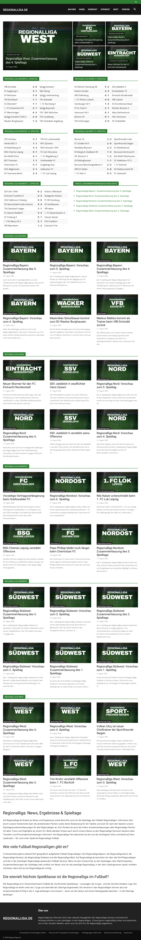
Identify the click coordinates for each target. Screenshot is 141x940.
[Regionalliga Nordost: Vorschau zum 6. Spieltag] (70, 482)
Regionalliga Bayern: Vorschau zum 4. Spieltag (22, 320)
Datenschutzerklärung (112, 932)
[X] (136, 2)
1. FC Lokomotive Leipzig (105, 491)
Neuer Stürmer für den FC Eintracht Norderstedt (19, 385)
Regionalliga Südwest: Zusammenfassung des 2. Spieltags (104, 206)
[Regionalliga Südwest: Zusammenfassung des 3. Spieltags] (23, 597)
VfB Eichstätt (101, 313)
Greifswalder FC (82, 36)
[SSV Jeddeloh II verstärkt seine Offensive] (70, 419)
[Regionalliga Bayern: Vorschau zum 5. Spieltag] (70, 252)
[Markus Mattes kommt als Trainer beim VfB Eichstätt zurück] (117, 304)
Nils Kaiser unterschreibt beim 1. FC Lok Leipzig (116, 497)
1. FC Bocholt (55, 774)
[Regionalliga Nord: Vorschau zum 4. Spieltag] (117, 419)
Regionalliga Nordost (58, 491)
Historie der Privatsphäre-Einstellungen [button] (64, 932)
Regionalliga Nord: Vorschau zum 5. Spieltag (115, 385)
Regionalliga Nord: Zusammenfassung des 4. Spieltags (102, 196)
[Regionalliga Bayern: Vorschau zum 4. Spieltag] (23, 304)
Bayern (72, 9)
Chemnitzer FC (55, 543)
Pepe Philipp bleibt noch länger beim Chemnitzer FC (70, 549)
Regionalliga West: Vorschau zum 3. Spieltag (115, 780)
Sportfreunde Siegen (104, 722)
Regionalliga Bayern (116, 33)
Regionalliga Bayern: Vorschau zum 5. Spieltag (69, 267)
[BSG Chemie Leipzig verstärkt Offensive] (23, 534)
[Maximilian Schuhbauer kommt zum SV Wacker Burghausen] (70, 304)
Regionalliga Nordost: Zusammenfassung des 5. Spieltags (104, 201)
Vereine (126, 9)
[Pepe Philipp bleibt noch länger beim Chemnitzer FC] (70, 534)
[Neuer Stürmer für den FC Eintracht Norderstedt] (122, 58)
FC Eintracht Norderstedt (118, 61)
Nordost (92, 9)
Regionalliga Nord (103, 379)
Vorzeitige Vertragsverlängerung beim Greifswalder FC (23, 497)
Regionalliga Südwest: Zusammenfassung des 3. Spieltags (20, 614)
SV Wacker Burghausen (58, 313)
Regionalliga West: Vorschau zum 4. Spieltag (68, 728)
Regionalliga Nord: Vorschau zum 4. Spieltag (115, 434)
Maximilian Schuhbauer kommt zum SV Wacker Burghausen (70, 320)
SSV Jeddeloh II (56, 379)
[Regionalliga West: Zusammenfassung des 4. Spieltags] (37, 51)
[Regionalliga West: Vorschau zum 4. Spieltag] (70, 712)
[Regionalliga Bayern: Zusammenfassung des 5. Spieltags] (23, 252)
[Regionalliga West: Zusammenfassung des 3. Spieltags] (23, 765)
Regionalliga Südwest (84, 58)
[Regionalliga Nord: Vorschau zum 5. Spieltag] (117, 370)
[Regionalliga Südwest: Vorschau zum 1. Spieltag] (117, 653)
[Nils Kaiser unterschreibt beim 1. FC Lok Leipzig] (117, 482)
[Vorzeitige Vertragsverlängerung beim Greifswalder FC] (89, 33)
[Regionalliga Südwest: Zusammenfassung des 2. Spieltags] (117, 597)
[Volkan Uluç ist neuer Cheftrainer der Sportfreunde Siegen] (117, 712)
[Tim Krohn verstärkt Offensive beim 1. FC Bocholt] (70, 765)
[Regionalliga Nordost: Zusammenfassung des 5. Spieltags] (117, 534)
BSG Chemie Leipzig (10, 543)
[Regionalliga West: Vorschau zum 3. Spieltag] (117, 765)
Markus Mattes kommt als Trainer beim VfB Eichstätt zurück (113, 322)
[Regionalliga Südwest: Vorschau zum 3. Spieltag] (70, 597)
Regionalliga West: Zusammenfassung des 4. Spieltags (20, 730)
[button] (134, 9)
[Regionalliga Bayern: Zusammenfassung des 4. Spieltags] (117, 252)
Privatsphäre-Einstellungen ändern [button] (33, 932)
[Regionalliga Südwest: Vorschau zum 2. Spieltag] (23, 653)
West (115, 9)
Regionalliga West (13, 55)
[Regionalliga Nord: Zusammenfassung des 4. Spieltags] (23, 419)
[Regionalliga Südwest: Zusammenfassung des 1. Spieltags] (70, 653)
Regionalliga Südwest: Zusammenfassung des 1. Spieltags (66, 670)
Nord (82, 9)
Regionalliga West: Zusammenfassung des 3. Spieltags (102, 210)
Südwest (105, 9)
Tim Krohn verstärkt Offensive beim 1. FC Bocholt (69, 780)
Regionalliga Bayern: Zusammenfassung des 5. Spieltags (20, 269)
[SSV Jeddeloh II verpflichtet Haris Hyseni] (70, 370)
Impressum (128, 932)
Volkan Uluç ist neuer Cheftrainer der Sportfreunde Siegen (115, 730)
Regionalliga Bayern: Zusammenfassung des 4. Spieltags (103, 191)
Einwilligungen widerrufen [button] (91, 932)
